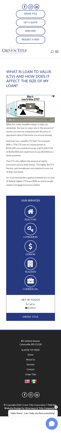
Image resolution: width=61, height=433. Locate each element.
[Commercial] (31, 281)
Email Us (31, 308)
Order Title (30, 13)
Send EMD (30, 31)
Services (30, 364)
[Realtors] (31, 211)
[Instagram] (30, 6)
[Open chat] (52, 424)
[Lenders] (31, 246)
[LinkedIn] (36, 6)
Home (30, 354)
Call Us (31, 304)
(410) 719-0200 (31, 350)
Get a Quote (30, 22)
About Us (30, 359)
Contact (30, 369)
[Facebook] (24, 6)
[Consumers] (31, 229)
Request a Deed (30, 39)
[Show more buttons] (52, 120)
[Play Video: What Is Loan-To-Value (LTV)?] (30, 106)
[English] (27, 382)
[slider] (30, 120)
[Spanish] (34, 382)
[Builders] (31, 264)
